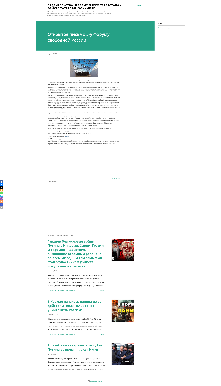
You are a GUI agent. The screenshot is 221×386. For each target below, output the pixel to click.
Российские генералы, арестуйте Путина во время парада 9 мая (75, 347)
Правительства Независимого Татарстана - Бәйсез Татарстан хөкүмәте (84, 6)
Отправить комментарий (66, 291)
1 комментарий (63, 374)
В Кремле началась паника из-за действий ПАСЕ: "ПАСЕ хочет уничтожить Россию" (74, 305)
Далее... (102, 291)
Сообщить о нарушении (166, 28)
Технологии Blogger (96, 381)
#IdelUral (67, 136)
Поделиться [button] (116, 178)
